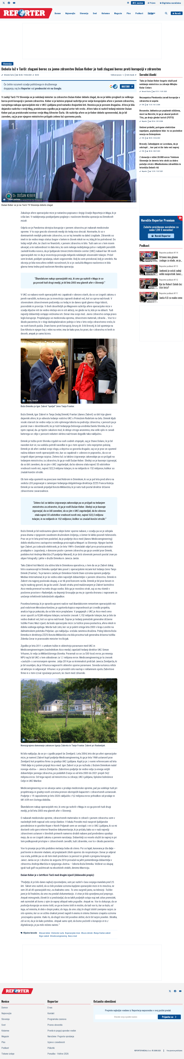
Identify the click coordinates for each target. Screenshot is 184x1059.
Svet (95, 13)
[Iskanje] (166, 13)
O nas (49, 1007)
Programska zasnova (56, 1019)
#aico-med (72, 936)
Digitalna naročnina (171, 2)
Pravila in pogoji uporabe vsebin (61, 1030)
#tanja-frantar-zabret (102, 933)
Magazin (118, 13)
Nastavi (126, 86)
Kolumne (106, 13)
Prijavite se (167, 1017)
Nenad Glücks (146, 91)
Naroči (178, 13)
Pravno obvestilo (55, 1025)
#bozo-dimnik (87, 933)
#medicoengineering (58, 936)
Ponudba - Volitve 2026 (58, 1053)
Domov (58, 13)
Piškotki (51, 1048)
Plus (129, 13)
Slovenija (84, 13)
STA (143, 105)
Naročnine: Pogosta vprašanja (60, 1036)
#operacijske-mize (72, 933)
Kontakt (50, 1013)
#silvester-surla (57, 933)
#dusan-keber (44, 933)
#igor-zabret (44, 936)
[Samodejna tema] (128, 2)
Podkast (139, 13)
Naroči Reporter (163, 236)
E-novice (139, 2)
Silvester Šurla (9, 75)
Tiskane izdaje (151, 13)
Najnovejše (70, 13)
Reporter (144, 121)
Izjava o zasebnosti (56, 1042)
